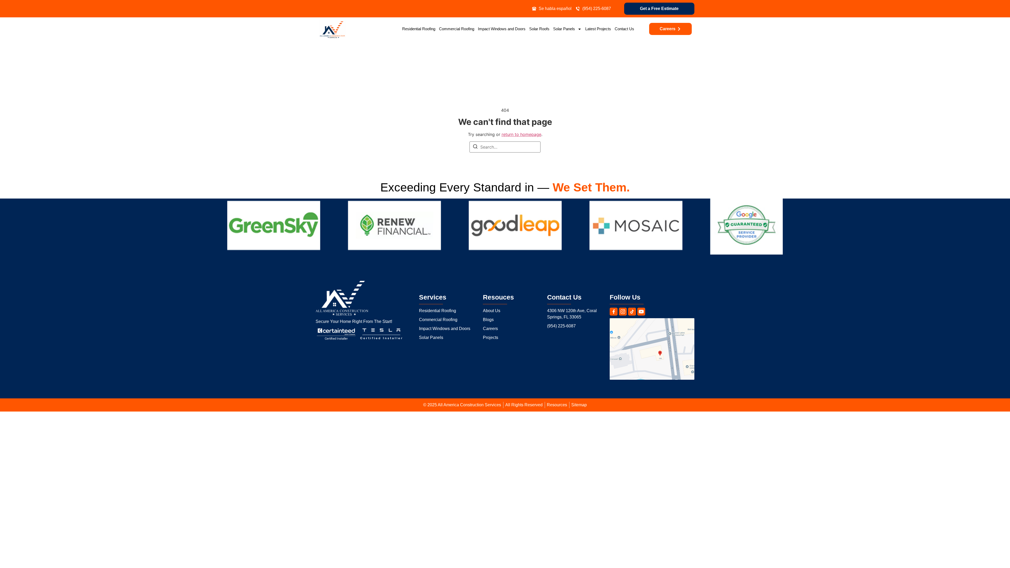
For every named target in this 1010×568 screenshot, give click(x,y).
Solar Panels (564, 29)
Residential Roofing (418, 29)
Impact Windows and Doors (502, 29)
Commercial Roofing (456, 29)
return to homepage (521, 134)
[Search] (475, 147)
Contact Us (624, 29)
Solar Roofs (539, 29)
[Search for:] (505, 147)
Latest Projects (598, 29)
